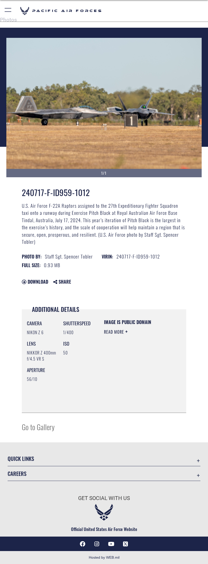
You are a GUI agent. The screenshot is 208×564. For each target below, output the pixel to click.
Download (37, 281)
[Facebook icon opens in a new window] (82, 544)
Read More (114, 332)
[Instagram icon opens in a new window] (97, 544)
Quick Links (21, 458)
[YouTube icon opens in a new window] (111, 544)
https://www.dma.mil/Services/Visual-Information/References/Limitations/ (135, 396)
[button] (8, 11)
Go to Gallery (38, 426)
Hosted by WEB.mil (104, 557)
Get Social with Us (104, 498)
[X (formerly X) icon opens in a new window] (125, 544)
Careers (17, 473)
